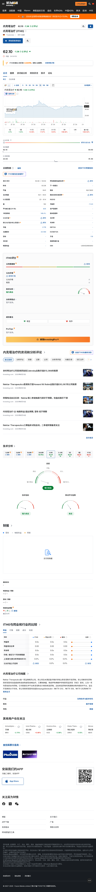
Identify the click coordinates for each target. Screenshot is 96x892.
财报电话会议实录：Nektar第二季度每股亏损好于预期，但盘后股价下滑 (35, 398)
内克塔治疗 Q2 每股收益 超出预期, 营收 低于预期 (25, 411)
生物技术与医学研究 (85, 699)
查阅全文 (6, 692)
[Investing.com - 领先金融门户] (12, 3)
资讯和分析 (22, 73)
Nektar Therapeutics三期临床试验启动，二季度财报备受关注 (31, 425)
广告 (52, 822)
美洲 (78, 10)
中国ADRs (69, 10)
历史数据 (12, 79)
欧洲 (85, 10)
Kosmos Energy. (52, 726)
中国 (20, 10)
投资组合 (5, 827)
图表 (12, 73)
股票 (4, 10)
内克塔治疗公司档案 (14, 673)
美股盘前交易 (39, 10)
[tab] (8, 454)
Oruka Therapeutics (74, 726)
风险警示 (28, 876)
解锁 (37, 663)
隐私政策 (18, 876)
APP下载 (5, 822)
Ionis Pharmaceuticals (34, 726)
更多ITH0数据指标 (85, 168)
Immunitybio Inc (11, 726)
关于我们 (53, 817)
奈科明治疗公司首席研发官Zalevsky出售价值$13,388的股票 (30, 370)
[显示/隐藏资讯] (53, 85)
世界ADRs (58, 10)
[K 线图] (5, 85)
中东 (91, 10)
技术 (43, 73)
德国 (91, 709)
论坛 (50, 73)
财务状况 (34, 73)
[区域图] (9, 85)
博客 (4, 817)
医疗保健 (89, 704)
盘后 (49, 10)
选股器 (12, 10)
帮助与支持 (54, 827)
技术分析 (8, 446)
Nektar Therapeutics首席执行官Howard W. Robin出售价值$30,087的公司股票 (40, 384)
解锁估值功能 (85, 142)
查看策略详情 (49, 63)
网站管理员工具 (8, 832)
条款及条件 (6, 876)
